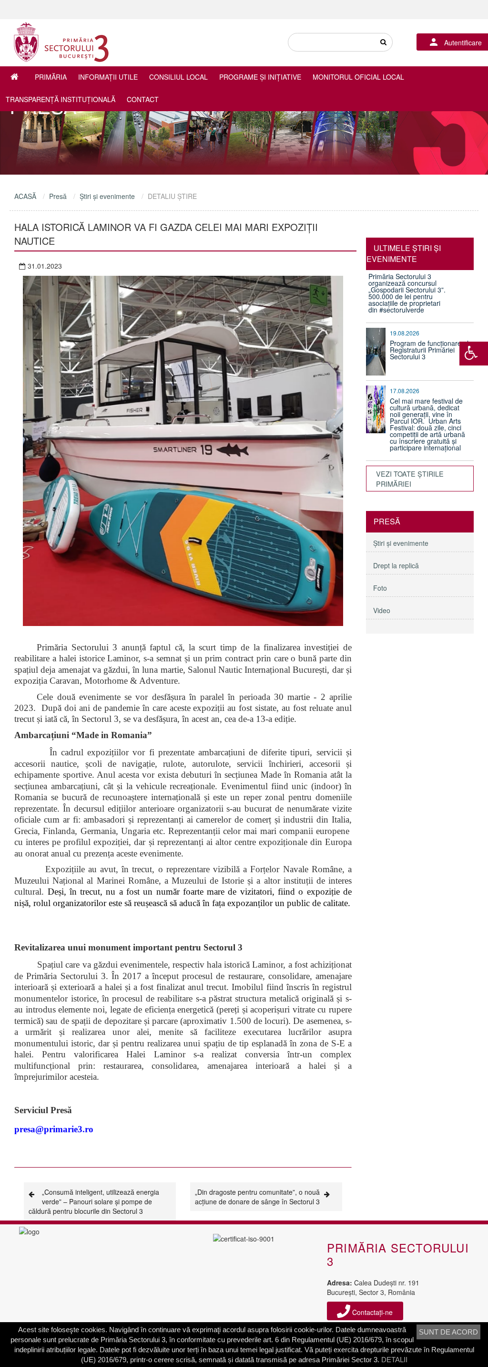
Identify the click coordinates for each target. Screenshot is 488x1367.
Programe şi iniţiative (260, 77)
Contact (143, 99)
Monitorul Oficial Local (358, 77)
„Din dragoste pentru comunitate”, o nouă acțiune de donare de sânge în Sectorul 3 (257, 1196)
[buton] (383, 42)
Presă (58, 196)
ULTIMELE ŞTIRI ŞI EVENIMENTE (403, 253)
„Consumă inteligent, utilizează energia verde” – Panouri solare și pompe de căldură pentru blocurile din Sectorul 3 (94, 1201)
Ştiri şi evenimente (107, 196)
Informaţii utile (108, 77)
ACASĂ (25, 196)
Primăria (51, 77)
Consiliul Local (178, 77)
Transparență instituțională (60, 99)
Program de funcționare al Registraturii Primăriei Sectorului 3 (429, 349)
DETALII (394, 1360)
